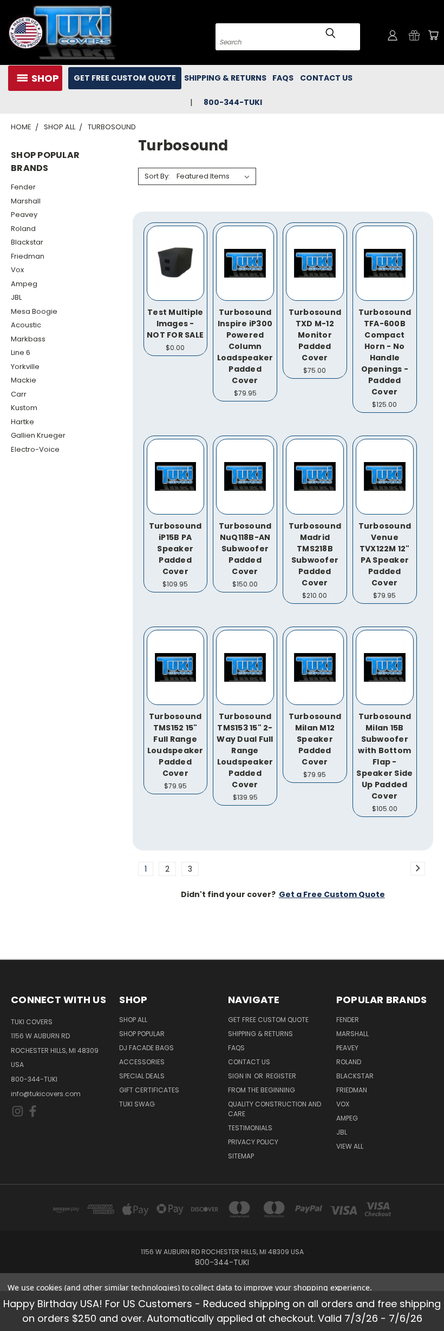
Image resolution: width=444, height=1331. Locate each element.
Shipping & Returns (225, 78)
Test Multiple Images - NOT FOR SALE (175, 323)
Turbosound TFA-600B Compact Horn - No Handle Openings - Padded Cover (385, 352)
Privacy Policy (253, 1141)
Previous (427, 1297)
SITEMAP (241, 1156)
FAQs (282, 78)
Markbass (28, 339)
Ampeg (24, 284)
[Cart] (433, 35)
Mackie (23, 380)
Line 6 (20, 352)
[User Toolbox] (392, 35)
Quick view (175, 247)
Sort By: (157, 176)
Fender (23, 187)
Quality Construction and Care (274, 1108)
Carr (19, 394)
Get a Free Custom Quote (332, 894)
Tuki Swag (137, 1104)
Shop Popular (142, 1033)
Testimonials (250, 1127)
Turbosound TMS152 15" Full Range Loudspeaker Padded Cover (175, 745)
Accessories (142, 1061)
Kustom (24, 408)
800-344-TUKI (34, 1079)
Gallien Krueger (38, 435)
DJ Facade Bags (146, 1047)
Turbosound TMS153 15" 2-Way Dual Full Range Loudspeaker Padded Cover (245, 750)
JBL (16, 297)
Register (281, 1075)
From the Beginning (261, 1090)
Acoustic (26, 325)
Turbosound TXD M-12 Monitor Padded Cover (315, 335)
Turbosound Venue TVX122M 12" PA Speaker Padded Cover (385, 554)
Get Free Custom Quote (125, 78)
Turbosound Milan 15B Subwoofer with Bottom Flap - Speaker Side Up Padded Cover (384, 756)
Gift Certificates (149, 1090)
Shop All (133, 1019)
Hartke (22, 422)
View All (349, 1146)
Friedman (27, 256)
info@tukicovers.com (46, 1093)
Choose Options (175, 275)
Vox (17, 270)
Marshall (26, 201)
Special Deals (142, 1075)
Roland (23, 228)
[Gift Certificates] (414, 35)
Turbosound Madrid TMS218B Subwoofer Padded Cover (315, 554)
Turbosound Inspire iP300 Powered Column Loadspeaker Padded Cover (245, 346)
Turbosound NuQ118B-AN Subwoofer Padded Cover (245, 548)
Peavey (24, 214)
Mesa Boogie (34, 311)
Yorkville (25, 366)
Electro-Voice (35, 449)
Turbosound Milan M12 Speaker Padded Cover (315, 739)
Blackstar (27, 242)
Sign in (240, 1075)
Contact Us (326, 78)
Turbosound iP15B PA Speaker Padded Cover (175, 548)
